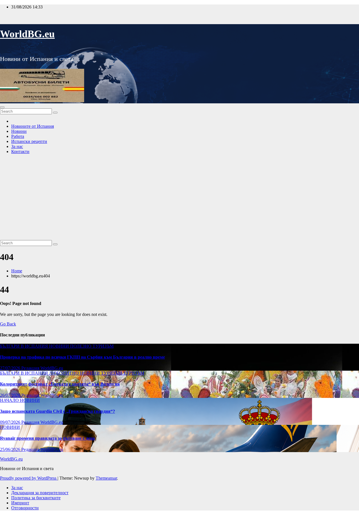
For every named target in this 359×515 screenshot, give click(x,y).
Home (16, 270)
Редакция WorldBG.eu (42, 368)
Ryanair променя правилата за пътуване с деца (47, 438)
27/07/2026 (10, 368)
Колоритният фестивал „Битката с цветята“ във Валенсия (60, 384)
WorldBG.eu (27, 34)
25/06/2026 (10, 449)
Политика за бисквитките (36, 497)
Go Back (8, 324)
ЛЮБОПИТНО (64, 373)
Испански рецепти (29, 141)
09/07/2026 (10, 422)
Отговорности (25, 507)
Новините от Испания (32, 126)
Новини (19, 131)
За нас (17, 146)
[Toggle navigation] (2, 107)
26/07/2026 (10, 395)
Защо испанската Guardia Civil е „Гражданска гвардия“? (57, 411)
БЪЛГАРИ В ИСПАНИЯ (24, 346)
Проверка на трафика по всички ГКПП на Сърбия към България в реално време (82, 357)
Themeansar (106, 478)
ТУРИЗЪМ (103, 346)
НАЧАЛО (10, 400)
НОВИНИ (59, 346)
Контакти (20, 151)
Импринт (20, 502)
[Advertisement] (179, 198)
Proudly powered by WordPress (28, 478)
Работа (17, 136)
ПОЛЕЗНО (81, 346)
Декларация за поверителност (39, 492)
